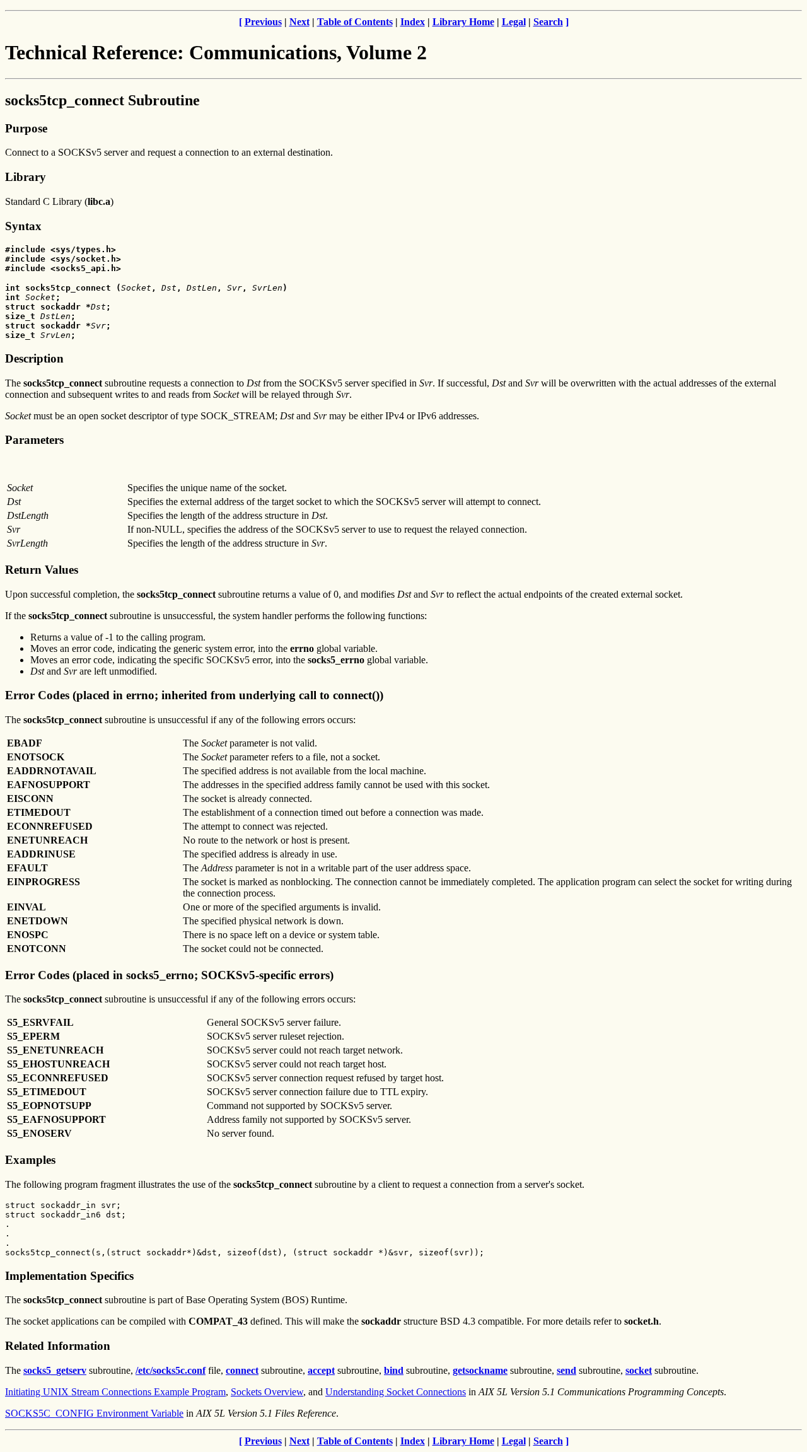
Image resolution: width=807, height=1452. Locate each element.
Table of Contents (355, 21)
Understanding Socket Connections (395, 1391)
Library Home (463, 21)
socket (638, 1370)
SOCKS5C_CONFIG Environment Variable (94, 1413)
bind (394, 1370)
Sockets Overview (267, 1391)
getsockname (480, 1370)
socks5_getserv (54, 1370)
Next (299, 21)
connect (242, 1370)
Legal (514, 21)
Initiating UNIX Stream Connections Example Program (115, 1391)
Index (412, 21)
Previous (263, 21)
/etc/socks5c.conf (171, 1370)
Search (548, 21)
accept (321, 1370)
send (566, 1370)
